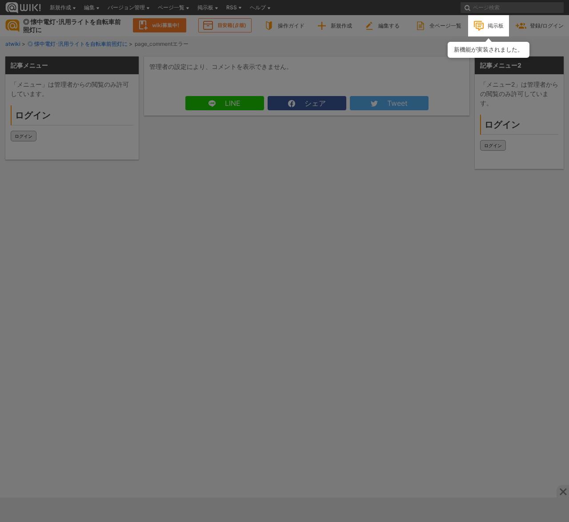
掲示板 (496, 25)
